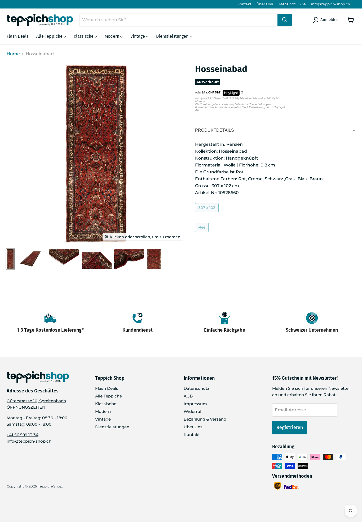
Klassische (84, 36)
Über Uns (265, 4)
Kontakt (244, 4)
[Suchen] (284, 20)
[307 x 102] (207, 213)
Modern (112, 36)
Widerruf (192, 411)
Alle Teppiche (50, 36)
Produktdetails (214, 130)
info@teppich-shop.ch (330, 4)
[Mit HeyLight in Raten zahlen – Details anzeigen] (242, 92)
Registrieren (289, 427)
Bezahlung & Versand (205, 419)
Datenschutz (196, 388)
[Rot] (202, 233)
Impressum (195, 403)
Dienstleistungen (172, 36)
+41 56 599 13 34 (292, 4)
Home (13, 54)
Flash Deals (17, 36)
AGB (188, 396)
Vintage (138, 36)
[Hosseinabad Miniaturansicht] (10, 259)
